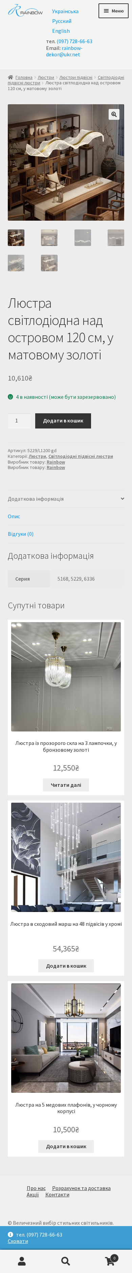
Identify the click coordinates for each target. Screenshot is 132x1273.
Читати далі (66, 784)
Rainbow (56, 462)
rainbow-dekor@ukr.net (64, 51)
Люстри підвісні (75, 77)
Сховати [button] (18, 1241)
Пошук (66, 1261)
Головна (24, 77)
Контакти (57, 1194)
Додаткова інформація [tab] (36, 498)
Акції (33, 1194)
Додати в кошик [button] (66, 965)
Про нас (36, 1188)
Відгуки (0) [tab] (21, 533)
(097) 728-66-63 (74, 41)
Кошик (101, 1255)
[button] (114, 114)
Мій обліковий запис (22, 1261)
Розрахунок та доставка (81, 1188)
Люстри (46, 77)
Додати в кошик (63, 420)
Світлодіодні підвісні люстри (80, 456)
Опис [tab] (14, 516)
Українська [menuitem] (65, 11)
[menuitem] (65, 11)
